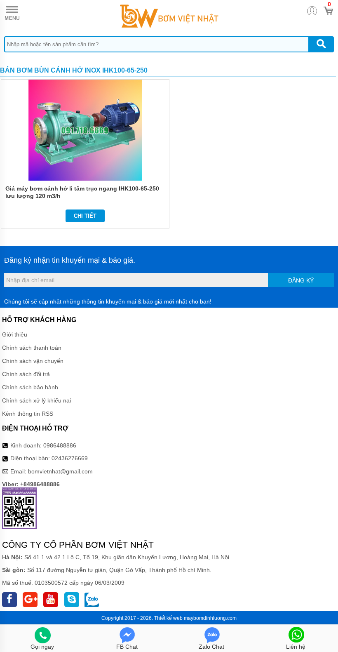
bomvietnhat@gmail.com (60, 471)
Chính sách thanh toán (31, 347)
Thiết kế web (168, 618)
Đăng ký (301, 280)
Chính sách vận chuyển (32, 361)
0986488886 (59, 445)
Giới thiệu (14, 334)
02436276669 (70, 458)
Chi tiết (85, 216)
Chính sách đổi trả (26, 374)
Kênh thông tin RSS (27, 413)
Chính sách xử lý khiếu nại (36, 400)
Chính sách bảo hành (30, 387)
